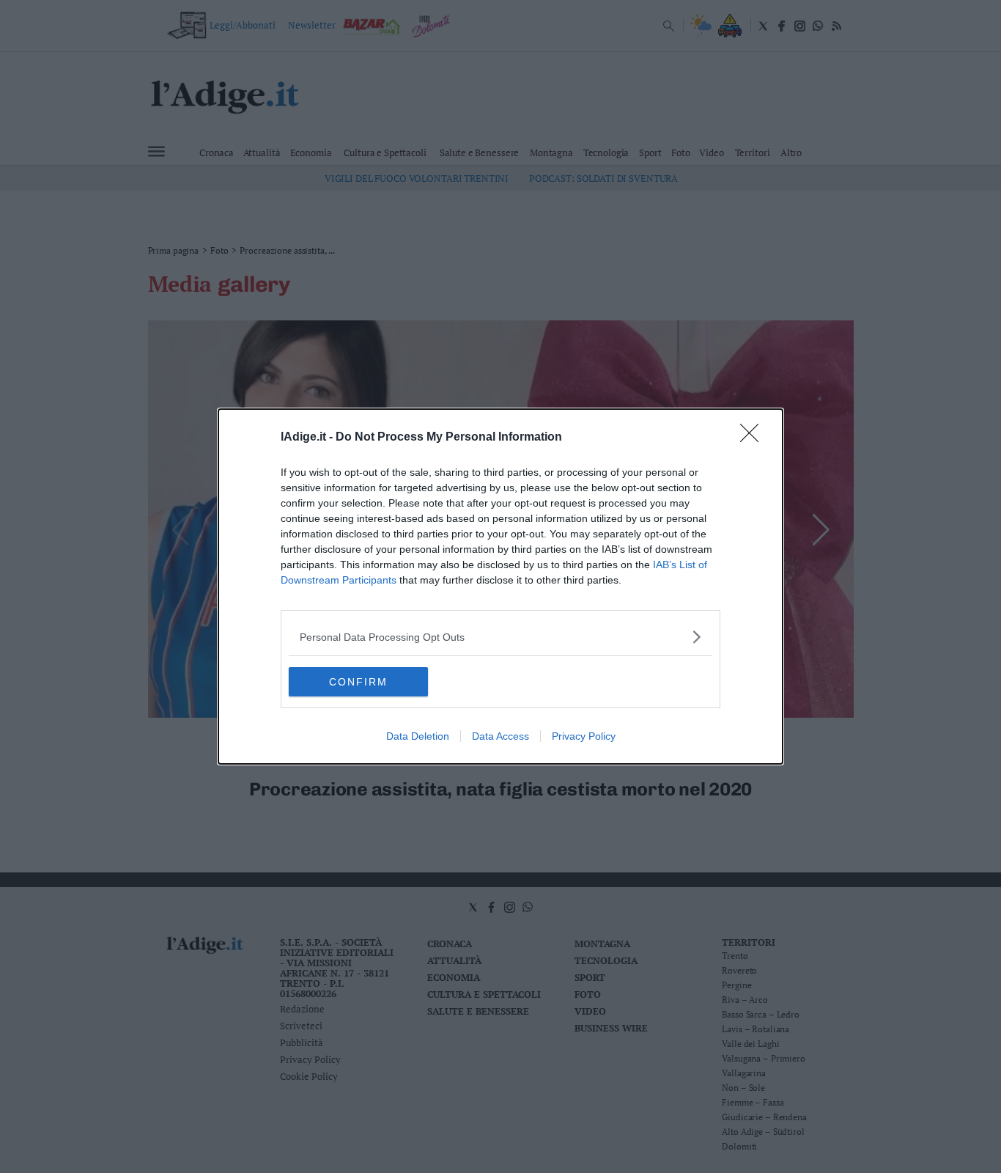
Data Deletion (417, 736)
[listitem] (500, 636)
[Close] (754, 438)
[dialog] (500, 586)
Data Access (500, 736)
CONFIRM (358, 682)
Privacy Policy (584, 736)
